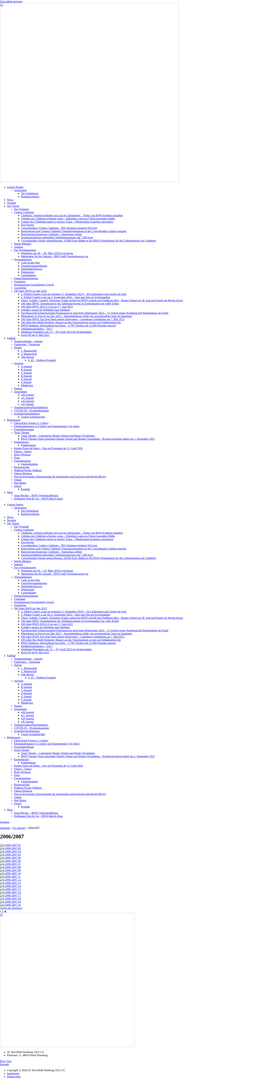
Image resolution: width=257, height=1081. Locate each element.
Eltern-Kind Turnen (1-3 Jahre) (31, 423)
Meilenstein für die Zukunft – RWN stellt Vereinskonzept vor (54, 256)
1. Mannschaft (29, 350)
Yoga (17, 457)
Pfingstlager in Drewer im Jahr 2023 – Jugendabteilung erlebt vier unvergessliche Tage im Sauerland (76, 316)
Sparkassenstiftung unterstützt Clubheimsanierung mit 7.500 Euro (57, 237)
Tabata (17, 479)
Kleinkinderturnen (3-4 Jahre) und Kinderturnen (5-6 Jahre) (47, 426)
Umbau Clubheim (24, 212)
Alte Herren (27, 357)
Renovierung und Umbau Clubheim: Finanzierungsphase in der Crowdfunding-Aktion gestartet (73, 231)
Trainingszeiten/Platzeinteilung (31, 407)
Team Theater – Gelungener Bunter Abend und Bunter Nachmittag (58, 435)
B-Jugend (26, 369)
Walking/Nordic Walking (28, 470)
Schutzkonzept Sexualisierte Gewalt (34, 284)
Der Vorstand (21, 209)
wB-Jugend (27, 394)
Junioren (18, 363)
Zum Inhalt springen (11, 1)
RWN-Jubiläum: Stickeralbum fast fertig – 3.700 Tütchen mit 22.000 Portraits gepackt (68, 325)
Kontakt (25, 489)
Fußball (11, 338)
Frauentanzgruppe (24, 429)
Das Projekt (27, 224)
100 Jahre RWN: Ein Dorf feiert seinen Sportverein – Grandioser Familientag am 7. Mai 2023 (72, 319)
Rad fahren (20, 482)
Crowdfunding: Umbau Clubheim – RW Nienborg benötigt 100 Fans (59, 228)
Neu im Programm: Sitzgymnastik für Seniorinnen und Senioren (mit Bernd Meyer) (60, 476)
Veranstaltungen (23, 259)
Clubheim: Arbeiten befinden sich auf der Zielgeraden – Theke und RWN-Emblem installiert (72, 215)
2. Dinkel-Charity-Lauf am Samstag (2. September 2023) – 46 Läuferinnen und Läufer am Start (73, 294)
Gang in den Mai (30, 262)
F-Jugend (26, 382)
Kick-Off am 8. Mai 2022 (35, 335)
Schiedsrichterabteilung (27, 413)
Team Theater (21, 432)
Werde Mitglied (22, 243)
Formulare (19, 281)
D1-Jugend (19, 827)
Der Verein (13, 206)
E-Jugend (26, 379)
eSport (17, 486)
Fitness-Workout (23, 473)
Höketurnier (27, 272)
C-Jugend (26, 372)
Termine (11, 202)
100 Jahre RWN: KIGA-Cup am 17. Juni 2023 (47, 306)
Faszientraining (22, 460)
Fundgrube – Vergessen (27, 344)
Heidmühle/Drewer (31, 268)
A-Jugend (26, 366)
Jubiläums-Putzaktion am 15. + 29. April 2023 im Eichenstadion (56, 331)
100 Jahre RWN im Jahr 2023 (30, 290)
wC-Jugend (27, 397)
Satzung (18, 246)
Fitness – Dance (23, 451)
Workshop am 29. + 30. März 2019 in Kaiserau (47, 253)
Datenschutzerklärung (26, 278)
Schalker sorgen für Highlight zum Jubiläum (45, 309)
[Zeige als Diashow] (11, 908)
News (10, 199)
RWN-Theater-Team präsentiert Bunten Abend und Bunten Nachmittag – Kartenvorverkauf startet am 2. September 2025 (88, 438)
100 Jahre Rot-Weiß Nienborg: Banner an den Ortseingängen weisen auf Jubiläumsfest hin (71, 322)
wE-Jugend (27, 404)
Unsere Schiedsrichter (33, 416)
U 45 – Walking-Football (42, 360)
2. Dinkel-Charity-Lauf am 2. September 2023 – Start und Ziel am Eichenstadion (65, 297)
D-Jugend (26, 375)
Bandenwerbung (30, 196)
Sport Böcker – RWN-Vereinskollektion (36, 495)
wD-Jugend (27, 401)
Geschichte (20, 287)
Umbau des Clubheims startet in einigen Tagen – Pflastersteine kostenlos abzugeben (67, 221)
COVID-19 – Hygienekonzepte (31, 410)
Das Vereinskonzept (25, 250)
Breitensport (13, 419)
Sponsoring (20, 190)
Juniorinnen (20, 391)
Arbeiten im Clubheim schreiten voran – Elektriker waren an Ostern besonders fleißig (68, 218)
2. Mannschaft (29, 353)
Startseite (5, 827)
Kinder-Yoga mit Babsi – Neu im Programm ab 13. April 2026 (48, 448)
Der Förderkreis (29, 193)
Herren (18, 347)
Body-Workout (22, 454)
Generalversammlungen (34, 265)
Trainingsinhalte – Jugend (28, 341)
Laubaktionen (28, 275)
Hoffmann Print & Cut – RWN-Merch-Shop (38, 498)
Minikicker (27, 385)
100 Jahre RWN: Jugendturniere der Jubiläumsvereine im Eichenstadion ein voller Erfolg (70, 303)
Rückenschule (22, 467)
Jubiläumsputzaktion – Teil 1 (37, 328)
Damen (18, 388)
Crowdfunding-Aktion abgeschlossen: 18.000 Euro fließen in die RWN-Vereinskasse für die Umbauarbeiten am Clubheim (88, 240)
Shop (10, 492)
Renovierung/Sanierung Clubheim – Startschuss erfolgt (51, 234)
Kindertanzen (21, 442)
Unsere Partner (15, 187)
